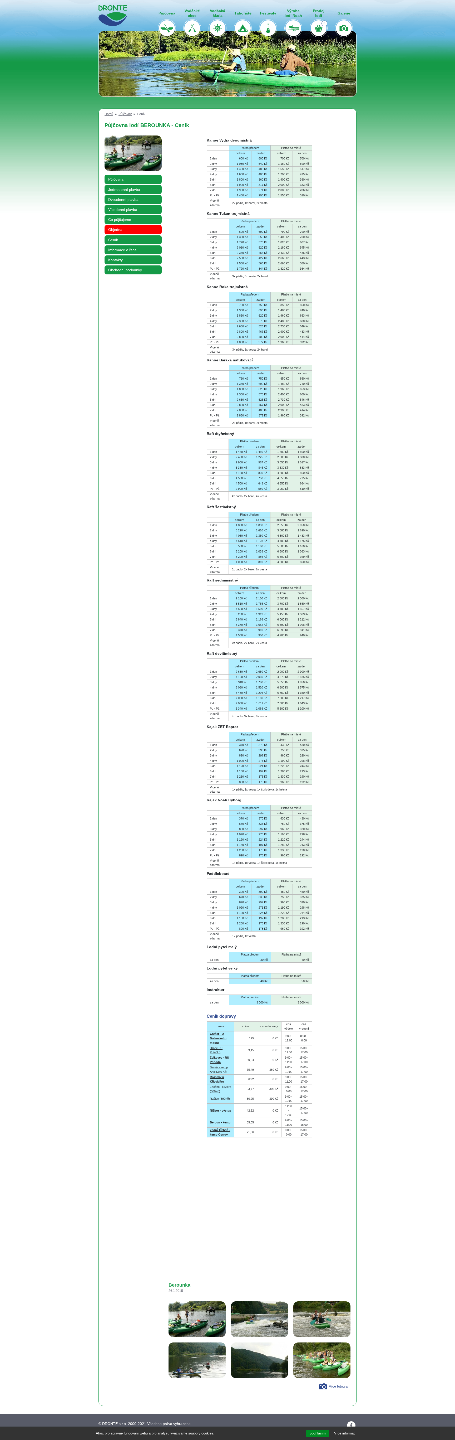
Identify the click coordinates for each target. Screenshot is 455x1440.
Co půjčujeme (119, 219)
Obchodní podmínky (125, 270)
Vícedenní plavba (122, 209)
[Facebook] (351, 1425)
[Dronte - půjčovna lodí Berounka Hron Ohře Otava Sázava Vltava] (112, 15)
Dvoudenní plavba (123, 199)
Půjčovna (115, 179)
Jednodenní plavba (124, 189)
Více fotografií (339, 1386)
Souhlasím (317, 1433)
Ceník (113, 240)
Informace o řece (122, 250)
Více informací (345, 1433)
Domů (109, 114)
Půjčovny (125, 114)
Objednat (115, 229)
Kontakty (115, 260)
